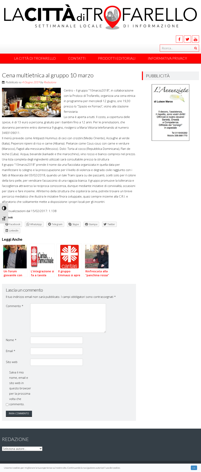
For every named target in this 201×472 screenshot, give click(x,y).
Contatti (77, 58)
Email (10, 351)
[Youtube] (195, 39)
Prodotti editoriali (116, 58)
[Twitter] (187, 39)
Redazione (50, 82)
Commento (14, 306)
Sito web (11, 362)
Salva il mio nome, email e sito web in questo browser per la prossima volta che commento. (20, 388)
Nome (11, 340)
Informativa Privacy (167, 58)
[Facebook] (179, 39)
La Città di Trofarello (35, 58)
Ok (194, 467)
